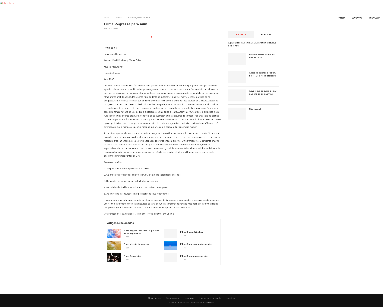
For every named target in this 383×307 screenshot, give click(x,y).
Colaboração (172, 298)
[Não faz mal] (237, 114)
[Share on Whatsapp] (166, 37)
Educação (357, 18)
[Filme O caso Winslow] (170, 233)
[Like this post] (154, 37)
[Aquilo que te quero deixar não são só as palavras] (237, 95)
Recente (241, 34)
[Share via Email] (172, 37)
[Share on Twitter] (160, 37)
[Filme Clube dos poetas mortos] (170, 245)
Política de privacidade (210, 298)
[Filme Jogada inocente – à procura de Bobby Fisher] (114, 233)
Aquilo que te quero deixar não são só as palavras (262, 92)
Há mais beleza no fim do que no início (262, 56)
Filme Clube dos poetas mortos (196, 244)
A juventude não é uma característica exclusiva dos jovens (252, 44)
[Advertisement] (253, 149)
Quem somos (154, 298)
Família (341, 18)
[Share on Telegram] (169, 37)
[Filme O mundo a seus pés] (170, 257)
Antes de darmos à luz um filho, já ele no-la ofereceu (262, 74)
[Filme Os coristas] (114, 257)
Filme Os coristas (132, 256)
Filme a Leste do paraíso (136, 244)
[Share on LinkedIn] (163, 37)
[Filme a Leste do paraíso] (114, 245)
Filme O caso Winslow (191, 232)
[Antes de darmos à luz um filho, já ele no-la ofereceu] (237, 77)
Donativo (230, 298)
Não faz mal (255, 109)
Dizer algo (189, 298)
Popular (266, 34)
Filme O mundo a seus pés (194, 256)
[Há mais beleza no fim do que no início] (237, 59)
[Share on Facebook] (157, 37)
